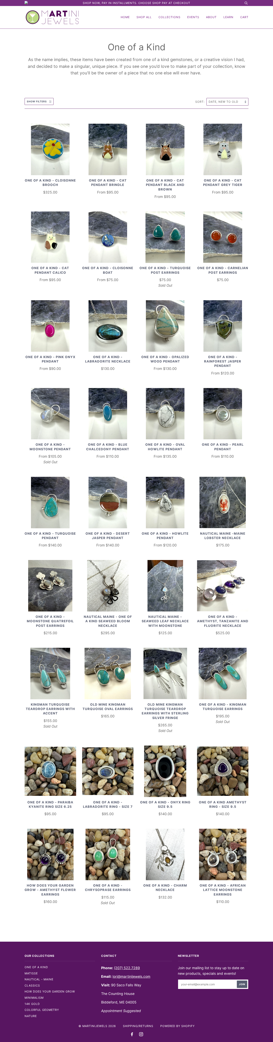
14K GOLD (32, 1003)
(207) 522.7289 (127, 968)
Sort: (200, 101)
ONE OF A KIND (36, 967)
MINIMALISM (34, 997)
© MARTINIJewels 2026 (97, 1026)
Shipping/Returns (138, 1026)
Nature (31, 1016)
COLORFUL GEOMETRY (42, 1009)
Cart (244, 17)
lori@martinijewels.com (131, 976)
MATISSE (31, 973)
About (211, 17)
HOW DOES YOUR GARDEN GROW (50, 991)
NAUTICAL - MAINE (39, 979)
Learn (228, 17)
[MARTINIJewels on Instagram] (141, 1034)
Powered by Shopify (177, 1026)
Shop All (144, 17)
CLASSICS (32, 985)
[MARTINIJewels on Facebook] (132, 1034)
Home (125, 17)
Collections (169, 17)
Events (193, 17)
